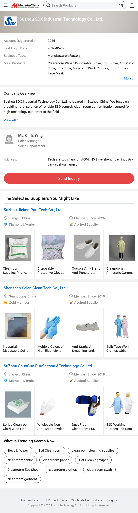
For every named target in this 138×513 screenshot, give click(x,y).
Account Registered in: (20, 40)
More (128, 78)
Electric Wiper (17, 450)
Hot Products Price (55, 500)
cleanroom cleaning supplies (93, 450)
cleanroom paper (56, 460)
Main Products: (15, 63)
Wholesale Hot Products (86, 500)
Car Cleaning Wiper (93, 460)
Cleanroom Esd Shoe (23, 469)
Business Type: (15, 55)
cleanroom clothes (63, 469)
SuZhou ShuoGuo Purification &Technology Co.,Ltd (48, 365)
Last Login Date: (16, 48)
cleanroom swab (99, 469)
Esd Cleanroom (50, 450)
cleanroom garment (22, 479)
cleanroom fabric (20, 460)
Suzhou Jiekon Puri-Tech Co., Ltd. (33, 209)
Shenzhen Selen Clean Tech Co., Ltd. (35, 287)
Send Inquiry (69, 178)
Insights (112, 500)
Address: (10, 159)
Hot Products (29, 500)
